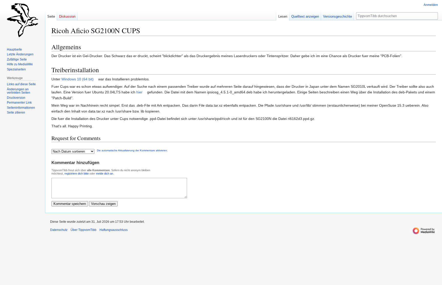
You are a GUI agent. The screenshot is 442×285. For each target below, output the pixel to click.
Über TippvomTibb (83, 230)
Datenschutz (59, 230)
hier (139, 92)
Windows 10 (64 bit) (77, 79)
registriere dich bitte (76, 173)
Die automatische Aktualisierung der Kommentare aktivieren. (132, 150)
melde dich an (104, 173)
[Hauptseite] (22, 20)
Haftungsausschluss (114, 230)
